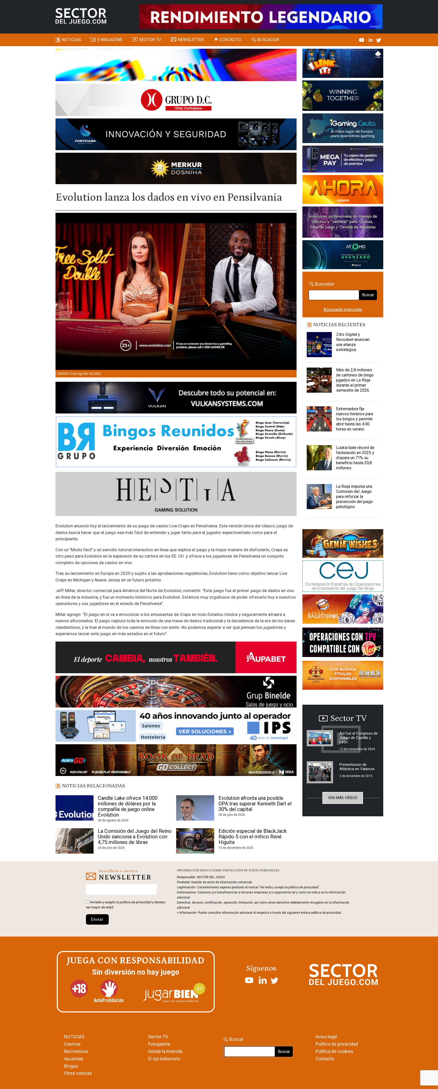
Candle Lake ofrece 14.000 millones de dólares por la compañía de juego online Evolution (127, 806)
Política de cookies (334, 1051)
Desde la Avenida (165, 1051)
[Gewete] (342, 223)
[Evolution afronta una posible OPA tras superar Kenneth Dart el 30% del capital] (195, 808)
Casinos (72, 1044)
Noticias (71, 39)
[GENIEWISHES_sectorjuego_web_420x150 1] (342, 544)
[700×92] (176, 761)
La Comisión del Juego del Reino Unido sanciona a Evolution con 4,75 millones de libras (135, 836)
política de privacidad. (326, 912)
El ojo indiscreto (164, 1058)
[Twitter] (378, 39)
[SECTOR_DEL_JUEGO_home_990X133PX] (176, 65)
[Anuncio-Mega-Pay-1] (342, 159)
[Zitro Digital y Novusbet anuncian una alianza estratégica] (319, 344)
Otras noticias (78, 1073)
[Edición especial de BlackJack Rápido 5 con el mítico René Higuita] (195, 841)
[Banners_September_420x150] (342, 676)
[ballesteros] (342, 610)
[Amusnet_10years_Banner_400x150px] (342, 96)
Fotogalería (159, 1044)
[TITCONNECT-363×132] (342, 643)
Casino (62, 373)
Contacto (230, 39)
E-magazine (109, 39)
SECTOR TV (150, 39)
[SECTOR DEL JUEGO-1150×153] (176, 100)
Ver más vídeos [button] (342, 798)
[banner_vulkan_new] (176, 398)
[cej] (342, 577)
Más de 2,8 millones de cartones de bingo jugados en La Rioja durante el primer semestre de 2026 (355, 380)
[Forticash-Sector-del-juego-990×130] (176, 135)
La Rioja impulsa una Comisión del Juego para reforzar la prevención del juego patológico (354, 496)
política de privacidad (135, 902)
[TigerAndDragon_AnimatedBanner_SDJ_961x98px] (260, 16)
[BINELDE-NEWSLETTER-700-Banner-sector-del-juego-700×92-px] (176, 692)
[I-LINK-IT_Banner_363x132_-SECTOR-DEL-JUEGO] (342, 64)
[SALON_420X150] (342, 190)
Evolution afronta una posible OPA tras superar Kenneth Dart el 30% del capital (254, 803)
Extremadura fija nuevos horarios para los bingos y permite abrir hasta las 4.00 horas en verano (354, 418)
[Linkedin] (371, 39)
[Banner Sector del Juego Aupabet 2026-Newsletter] (176, 658)
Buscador (268, 39)
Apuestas (73, 1058)
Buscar (368, 294)
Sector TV (158, 1036)
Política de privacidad (337, 1044)
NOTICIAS (74, 1036)
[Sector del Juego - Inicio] (81, 16)
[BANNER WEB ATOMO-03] (342, 255)
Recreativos (76, 1051)
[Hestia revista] (176, 494)
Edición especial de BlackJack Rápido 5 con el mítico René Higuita (252, 836)
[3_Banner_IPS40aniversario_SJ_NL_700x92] (176, 726)
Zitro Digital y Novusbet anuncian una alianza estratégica (353, 342)
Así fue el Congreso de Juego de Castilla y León (358, 737)
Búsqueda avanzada (343, 309)
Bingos (71, 1066)
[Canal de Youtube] (362, 39)
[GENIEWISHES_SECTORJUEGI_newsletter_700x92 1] (176, 169)
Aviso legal (326, 1036)
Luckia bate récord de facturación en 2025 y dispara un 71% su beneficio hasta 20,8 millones (355, 457)
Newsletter (191, 39)
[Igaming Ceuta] (342, 129)
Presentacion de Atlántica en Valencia (356, 766)
